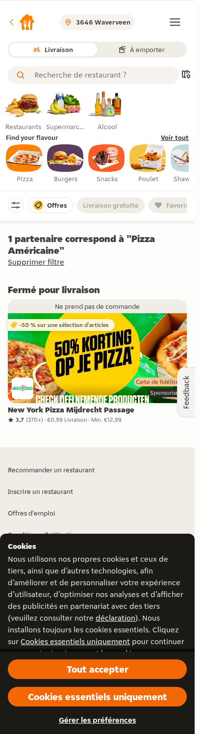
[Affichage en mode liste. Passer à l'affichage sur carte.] (186, 75)
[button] (21, 22)
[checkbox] (24, 164)
